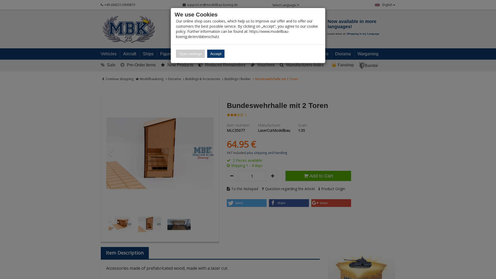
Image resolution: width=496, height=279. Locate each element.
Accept (215, 54)
